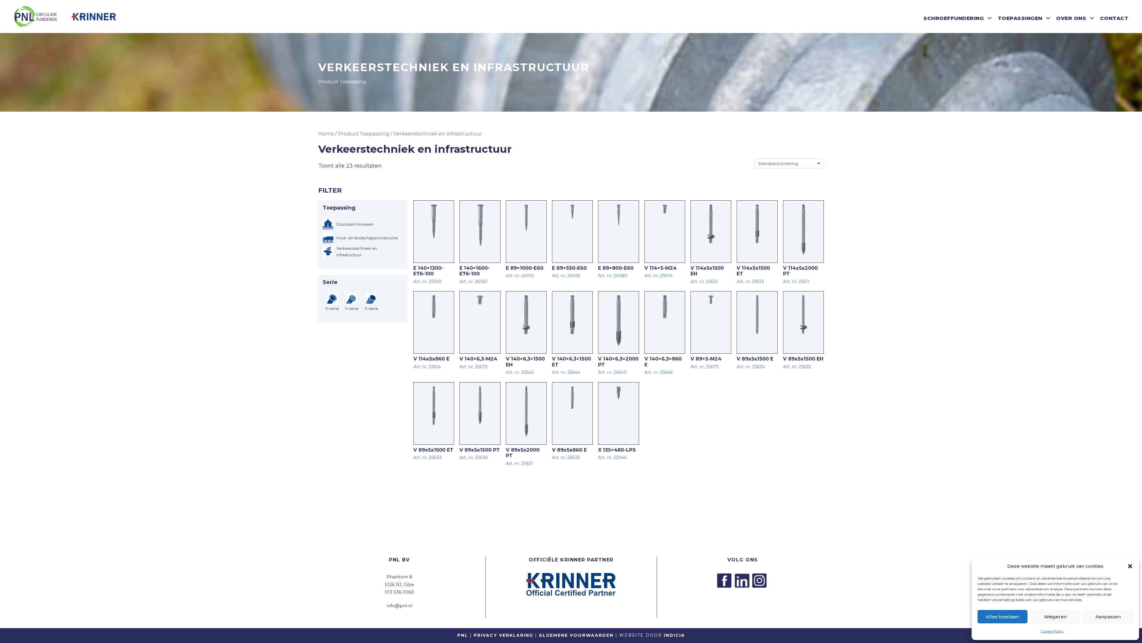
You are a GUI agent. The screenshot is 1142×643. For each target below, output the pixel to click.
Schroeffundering (953, 18)
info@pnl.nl (399, 605)
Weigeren (1055, 616)
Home (326, 134)
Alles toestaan (1002, 616)
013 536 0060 (399, 592)
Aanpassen (1108, 616)
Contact (1114, 18)
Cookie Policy (1052, 631)
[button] (1130, 566)
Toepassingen (1020, 18)
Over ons (1071, 18)
